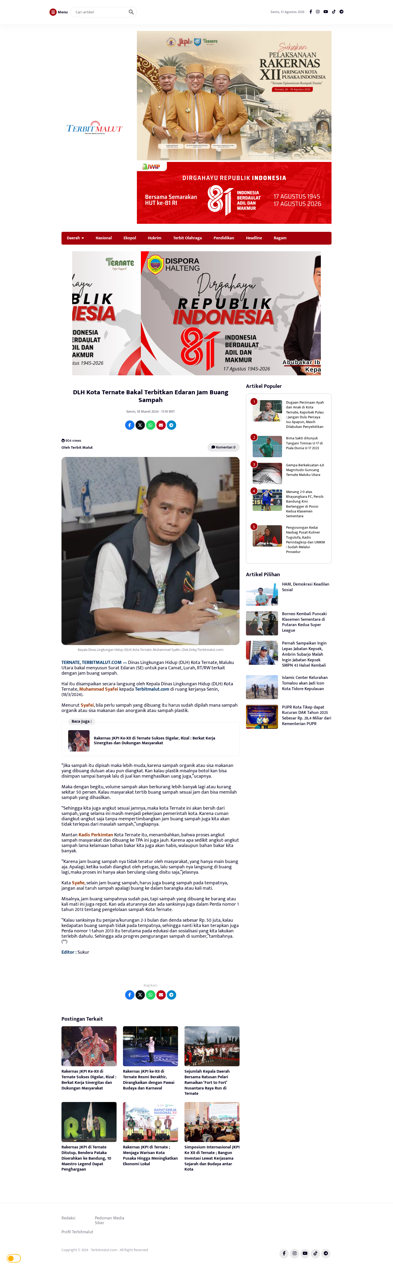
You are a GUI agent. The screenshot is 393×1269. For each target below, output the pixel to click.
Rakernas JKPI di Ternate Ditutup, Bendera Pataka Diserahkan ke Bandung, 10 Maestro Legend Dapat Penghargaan (86, 1158)
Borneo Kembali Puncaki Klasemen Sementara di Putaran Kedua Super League (304, 622)
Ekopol (130, 237)
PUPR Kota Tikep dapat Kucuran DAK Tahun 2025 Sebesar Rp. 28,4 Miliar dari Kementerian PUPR (306, 715)
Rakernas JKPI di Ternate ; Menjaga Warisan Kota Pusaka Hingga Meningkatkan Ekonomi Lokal (150, 1155)
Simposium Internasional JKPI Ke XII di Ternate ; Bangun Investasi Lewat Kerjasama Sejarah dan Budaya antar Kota (212, 1158)
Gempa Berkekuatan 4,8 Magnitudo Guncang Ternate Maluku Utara (305, 470)
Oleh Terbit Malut (77, 447)
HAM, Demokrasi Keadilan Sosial (305, 587)
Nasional (104, 237)
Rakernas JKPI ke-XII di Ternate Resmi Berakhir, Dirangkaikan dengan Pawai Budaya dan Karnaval (148, 1080)
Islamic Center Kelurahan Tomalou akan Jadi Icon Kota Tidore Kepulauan (305, 683)
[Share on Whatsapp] (150, 425)
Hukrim (154, 237)
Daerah (73, 237)
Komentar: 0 (225, 447)
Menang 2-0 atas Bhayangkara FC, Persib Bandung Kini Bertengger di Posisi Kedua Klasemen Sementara (304, 504)
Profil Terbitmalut (77, 1231)
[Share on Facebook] (129, 425)
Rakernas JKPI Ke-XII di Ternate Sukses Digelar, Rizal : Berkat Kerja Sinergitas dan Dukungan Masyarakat (154, 741)
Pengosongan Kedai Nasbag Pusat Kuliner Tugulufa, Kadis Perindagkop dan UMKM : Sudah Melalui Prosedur (305, 539)
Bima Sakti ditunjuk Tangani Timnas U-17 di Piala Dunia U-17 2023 (304, 443)
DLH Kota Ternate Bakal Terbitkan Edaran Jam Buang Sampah (150, 396)
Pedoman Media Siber (109, 1220)
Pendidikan (224, 237)
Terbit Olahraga (187, 237)
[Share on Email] (161, 425)
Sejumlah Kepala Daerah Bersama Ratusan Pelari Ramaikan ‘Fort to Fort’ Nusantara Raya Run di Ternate (207, 1082)
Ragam (280, 237)
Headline (254, 237)
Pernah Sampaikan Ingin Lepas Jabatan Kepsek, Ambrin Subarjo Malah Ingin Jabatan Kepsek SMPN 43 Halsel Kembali (304, 654)
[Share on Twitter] (140, 425)
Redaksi (68, 1218)
